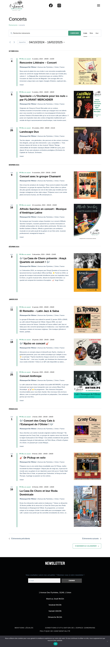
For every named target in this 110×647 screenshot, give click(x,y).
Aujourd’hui (22, 42)
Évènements (13, 25)
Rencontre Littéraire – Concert (38, 62)
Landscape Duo (29, 131)
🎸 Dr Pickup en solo (33, 457)
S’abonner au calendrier (86, 546)
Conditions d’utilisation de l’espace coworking (70, 628)
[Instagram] (59, 5)
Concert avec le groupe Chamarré (40, 176)
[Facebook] (50, 5)
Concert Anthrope (30, 376)
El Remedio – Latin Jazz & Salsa (39, 311)
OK (56, 644)
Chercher (74, 33)
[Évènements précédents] (10, 42)
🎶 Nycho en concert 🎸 (34, 343)
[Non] (107, 641)
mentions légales (24, 628)
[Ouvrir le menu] (98, 5)
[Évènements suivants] (14, 42)
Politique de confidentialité (55, 631)
